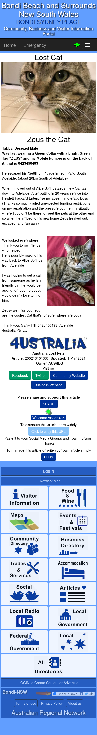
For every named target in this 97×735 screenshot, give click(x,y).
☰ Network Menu (49, 481)
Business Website (48, 385)
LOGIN (48, 457)
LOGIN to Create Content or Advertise (48, 682)
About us (75, 704)
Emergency (34, 45)
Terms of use (26, 704)
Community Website (69, 375)
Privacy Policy (52, 704)
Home (10, 45)
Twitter (40, 375)
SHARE (48, 404)
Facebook (20, 375)
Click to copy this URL (48, 431)
